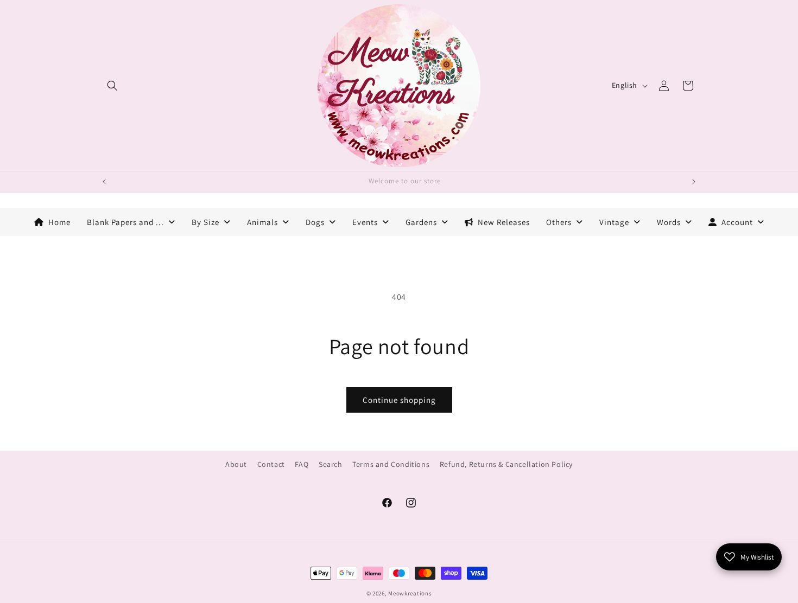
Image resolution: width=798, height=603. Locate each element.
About (236, 464)
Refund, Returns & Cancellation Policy (506, 464)
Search (331, 464)
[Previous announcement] (104, 181)
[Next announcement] (694, 181)
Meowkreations (410, 593)
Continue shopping (399, 400)
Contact (271, 464)
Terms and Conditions (390, 464)
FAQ (301, 464)
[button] (112, 86)
